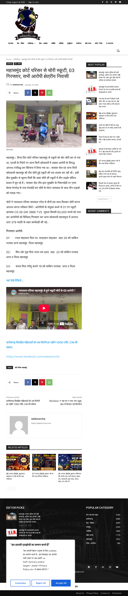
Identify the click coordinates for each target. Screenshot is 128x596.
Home (9, 59)
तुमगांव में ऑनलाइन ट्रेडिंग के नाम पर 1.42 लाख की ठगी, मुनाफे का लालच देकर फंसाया (110, 151)
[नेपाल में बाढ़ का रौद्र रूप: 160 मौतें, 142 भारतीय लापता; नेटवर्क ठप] (91, 139)
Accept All (61, 583)
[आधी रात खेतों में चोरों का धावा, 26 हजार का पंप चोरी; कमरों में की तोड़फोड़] (91, 127)
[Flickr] (103, 567)
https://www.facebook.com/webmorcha (32, 356)
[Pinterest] (42, 93)
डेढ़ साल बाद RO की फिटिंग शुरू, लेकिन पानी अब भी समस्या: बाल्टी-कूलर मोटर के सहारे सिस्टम (110, 174)
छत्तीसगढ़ (17, 59)
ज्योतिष (9, 469)
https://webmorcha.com (41, 423)
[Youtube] (120, 2)
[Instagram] (107, 2)
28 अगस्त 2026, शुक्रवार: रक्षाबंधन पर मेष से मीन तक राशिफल (15, 476)
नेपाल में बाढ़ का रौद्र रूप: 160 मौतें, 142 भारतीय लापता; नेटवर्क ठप (110, 139)
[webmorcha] (8, 84)
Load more (103, 199)
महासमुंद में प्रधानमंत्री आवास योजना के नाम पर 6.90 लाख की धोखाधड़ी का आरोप (109, 89)
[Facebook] (102, 2)
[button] (118, 50)
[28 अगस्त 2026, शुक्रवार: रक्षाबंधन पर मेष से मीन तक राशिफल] (18, 462)
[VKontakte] (117, 567)
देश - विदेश (18, 64)
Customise (20, 583)
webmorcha (18, 84)
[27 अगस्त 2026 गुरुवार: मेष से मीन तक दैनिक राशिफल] (44, 462)
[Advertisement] (85, 22)
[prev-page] (8, 489)
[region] (40, 565)
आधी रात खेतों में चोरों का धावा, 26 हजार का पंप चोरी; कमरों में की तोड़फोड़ (110, 128)
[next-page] (13, 489)
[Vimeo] (115, 2)
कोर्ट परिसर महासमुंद (21, 367)
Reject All (41, 583)
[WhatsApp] (49, 93)
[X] (111, 2)
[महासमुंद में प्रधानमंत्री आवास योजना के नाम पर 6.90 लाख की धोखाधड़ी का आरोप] (91, 89)
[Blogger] (89, 567)
